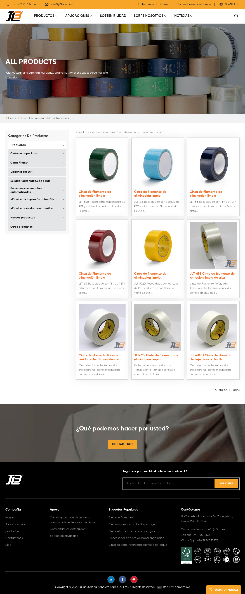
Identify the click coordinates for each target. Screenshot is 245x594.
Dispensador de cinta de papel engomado (136, 538)
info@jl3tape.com (62, 4)
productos (12, 531)
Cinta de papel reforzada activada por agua (138, 545)
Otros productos (21, 226)
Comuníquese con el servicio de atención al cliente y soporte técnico (74, 520)
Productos (44, 16)
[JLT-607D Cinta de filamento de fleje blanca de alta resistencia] (213, 327)
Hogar (9, 517)
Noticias (182, 16)
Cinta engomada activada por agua (133, 524)
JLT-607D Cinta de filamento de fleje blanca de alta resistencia (211, 357)
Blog (8, 545)
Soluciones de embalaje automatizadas (26, 190)
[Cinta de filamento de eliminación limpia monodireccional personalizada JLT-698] (157, 163)
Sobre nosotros (148, 16)
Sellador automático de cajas (30, 181)
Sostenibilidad (113, 16)
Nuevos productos (22, 217)
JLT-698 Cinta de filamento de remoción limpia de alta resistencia (212, 276)
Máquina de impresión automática (33, 199)
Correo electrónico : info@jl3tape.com (205, 529)
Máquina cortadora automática (31, 208)
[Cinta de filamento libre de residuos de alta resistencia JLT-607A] (102, 327)
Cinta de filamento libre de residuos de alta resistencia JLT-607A (99, 357)
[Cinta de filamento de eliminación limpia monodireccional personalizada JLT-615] (213, 163)
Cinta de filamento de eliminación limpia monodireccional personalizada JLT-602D (157, 276)
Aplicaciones (77, 16)
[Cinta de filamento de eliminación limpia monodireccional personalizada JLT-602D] (157, 245)
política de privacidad (64, 536)
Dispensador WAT (22, 172)
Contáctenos (145, 4)
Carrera (165, 4)
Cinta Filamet (19, 162)
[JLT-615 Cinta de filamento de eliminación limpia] (157, 327)
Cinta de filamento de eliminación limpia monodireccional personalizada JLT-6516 (102, 194)
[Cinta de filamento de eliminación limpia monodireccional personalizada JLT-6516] (102, 163)
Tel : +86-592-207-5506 (196, 535)
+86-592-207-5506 (23, 4)
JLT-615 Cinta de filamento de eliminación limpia (156, 357)
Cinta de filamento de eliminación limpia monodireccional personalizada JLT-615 (213, 194)
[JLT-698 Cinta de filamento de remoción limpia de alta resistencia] (213, 245)
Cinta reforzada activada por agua (132, 531)
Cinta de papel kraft (23, 153)
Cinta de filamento (121, 517)
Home (12, 118)
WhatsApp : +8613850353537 (199, 540)
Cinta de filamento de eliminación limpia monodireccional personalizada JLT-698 (157, 194)
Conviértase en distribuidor (194, 4)
